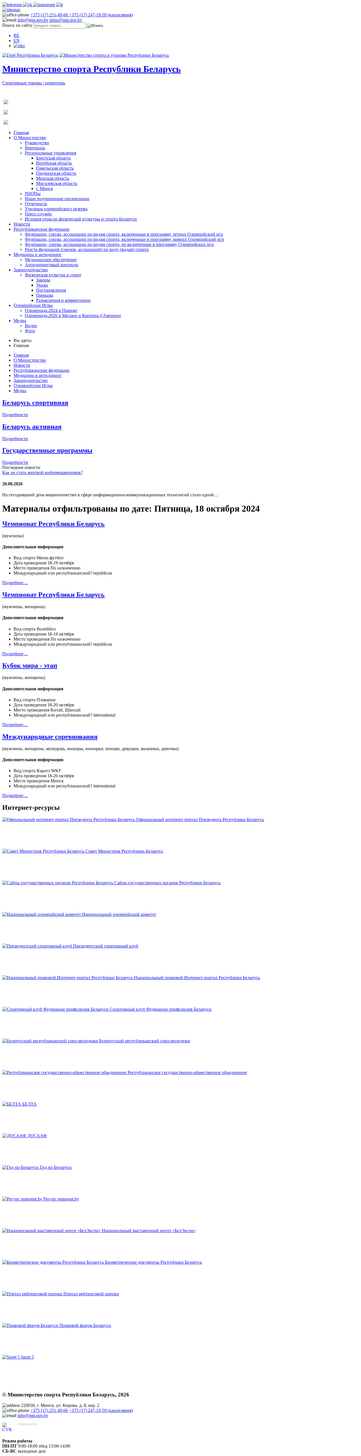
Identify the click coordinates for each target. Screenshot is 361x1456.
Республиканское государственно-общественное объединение (187, 1072)
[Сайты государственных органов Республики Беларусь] (58, 882)
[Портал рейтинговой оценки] (32, 1293)
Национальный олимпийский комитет (119, 914)
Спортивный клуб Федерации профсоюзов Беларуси (161, 1009)
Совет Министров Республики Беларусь (124, 851)
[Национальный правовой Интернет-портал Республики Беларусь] (68, 977)
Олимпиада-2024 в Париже (51, 310)
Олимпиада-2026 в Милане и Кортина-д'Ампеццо (73, 315)
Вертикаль (35, 147)
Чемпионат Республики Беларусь (53, 523)
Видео (31, 325)
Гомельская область (55, 168)
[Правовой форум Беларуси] (31, 1325)
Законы (43, 280)
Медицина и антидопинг (38, 254)
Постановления (51, 290)
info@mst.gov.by (32, 20)
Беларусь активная (31, 426)
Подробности (15, 414)
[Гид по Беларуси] (21, 1167)
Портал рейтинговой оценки (91, 1293)
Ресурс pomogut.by (61, 1199)
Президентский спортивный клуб (105, 946)
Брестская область (53, 158)
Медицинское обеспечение (51, 259)
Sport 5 (27, 1357)
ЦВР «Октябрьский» (38, 1429)
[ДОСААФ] (14, 1135)
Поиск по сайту (17, 25)
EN (17, 40)
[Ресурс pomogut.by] (22, 1199)
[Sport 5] (11, 1357)
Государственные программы (47, 450)
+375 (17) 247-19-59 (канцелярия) (101, 14)
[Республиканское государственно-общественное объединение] (64, 1072)
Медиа (20, 320)
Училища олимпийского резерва (56, 208)
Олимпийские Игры (33, 305)
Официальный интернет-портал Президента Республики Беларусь (200, 819)
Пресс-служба (38, 213)
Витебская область (54, 163)
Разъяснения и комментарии (63, 300)
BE (16, 35)
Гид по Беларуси (56, 1167)
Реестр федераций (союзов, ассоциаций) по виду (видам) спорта (87, 249)
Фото (30, 330)
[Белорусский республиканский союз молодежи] (50, 1040)
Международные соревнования (50, 736)
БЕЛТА (29, 1104)
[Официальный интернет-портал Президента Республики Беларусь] (69, 819)
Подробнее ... (15, 582)
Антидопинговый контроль (51, 264)
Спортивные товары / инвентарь (33, 82)
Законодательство (31, 269)
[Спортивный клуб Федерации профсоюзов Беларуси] (56, 1009)
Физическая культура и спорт (53, 274)
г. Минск (44, 188)
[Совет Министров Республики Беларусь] (43, 851)
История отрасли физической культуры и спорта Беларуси (81, 219)
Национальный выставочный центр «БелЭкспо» (149, 1230)
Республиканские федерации (41, 229)
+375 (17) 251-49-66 (49, 14)
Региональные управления (50, 152)
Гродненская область (56, 173)
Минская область (52, 178)
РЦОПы (33, 193)
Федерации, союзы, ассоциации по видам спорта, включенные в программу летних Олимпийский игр (124, 234)
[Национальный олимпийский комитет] (42, 914)
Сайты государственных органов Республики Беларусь (167, 882)
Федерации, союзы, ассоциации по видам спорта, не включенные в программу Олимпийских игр (119, 244)
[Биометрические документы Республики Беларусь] (53, 1262)
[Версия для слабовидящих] (19, 45)
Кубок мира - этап (29, 665)
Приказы (44, 295)
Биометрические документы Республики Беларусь (153, 1262)
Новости (22, 224)
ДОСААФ (37, 1135)
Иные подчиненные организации (57, 198)
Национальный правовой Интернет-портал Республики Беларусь (197, 977)
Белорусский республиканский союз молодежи (144, 1040)
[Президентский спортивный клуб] (37, 946)
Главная (21, 132)
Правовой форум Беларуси (85, 1325)
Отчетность (36, 203)
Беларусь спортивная (35, 402)
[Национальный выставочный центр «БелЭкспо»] (52, 1230)
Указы (42, 285)
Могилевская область (56, 183)
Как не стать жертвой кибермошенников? (42, 472)
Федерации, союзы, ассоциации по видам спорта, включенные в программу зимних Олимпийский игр (124, 239)
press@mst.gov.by (65, 20)
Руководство (37, 142)
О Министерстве (30, 137)
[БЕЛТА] (12, 1104)
